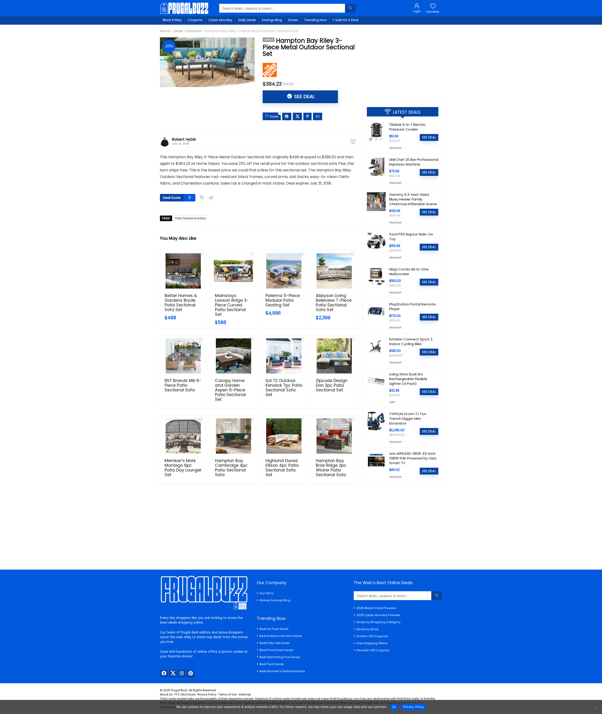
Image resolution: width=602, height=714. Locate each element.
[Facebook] (164, 673)
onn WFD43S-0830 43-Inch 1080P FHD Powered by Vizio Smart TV (413, 458)
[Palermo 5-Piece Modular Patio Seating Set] (284, 271)
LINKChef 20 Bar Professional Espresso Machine (413, 162)
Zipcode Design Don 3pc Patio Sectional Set (332, 385)
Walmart (395, 148)
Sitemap (245, 694)
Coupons (195, 20)
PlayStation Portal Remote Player (412, 306)
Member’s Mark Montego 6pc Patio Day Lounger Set (183, 468)
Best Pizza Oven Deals (276, 650)
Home (165, 31)
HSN (392, 402)
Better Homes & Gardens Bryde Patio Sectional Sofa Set (181, 303)
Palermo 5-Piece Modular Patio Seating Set (282, 300)
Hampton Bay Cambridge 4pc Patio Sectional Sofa (231, 468)
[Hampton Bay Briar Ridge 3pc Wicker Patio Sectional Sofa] (334, 436)
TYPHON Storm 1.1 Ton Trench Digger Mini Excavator (407, 418)
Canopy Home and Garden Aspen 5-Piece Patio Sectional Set (230, 390)
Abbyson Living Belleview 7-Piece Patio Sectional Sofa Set (334, 303)
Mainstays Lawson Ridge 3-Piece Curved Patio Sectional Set (232, 305)
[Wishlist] (433, 6)
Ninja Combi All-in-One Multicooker (409, 271)
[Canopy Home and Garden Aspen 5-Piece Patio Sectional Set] (233, 356)
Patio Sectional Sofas (190, 218)
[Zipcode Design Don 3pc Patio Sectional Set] (334, 356)
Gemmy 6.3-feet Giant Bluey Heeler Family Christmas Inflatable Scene (413, 199)
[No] (596, 707)
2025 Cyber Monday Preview (378, 615)
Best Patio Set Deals (275, 643)
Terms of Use (227, 694)
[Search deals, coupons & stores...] (350, 8)
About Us (166, 694)
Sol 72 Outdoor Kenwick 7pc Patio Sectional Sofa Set (283, 388)
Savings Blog (272, 20)
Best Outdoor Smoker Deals (281, 636)
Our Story (267, 593)
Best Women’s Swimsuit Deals (282, 671)
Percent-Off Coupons (372, 650)
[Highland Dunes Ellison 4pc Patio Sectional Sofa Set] (284, 436)
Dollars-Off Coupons (372, 636)
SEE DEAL (304, 96)
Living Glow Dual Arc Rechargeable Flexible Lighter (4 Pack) (408, 379)
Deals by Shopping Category (378, 622)
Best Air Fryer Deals (274, 629)
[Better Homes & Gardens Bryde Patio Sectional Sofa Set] (183, 271)
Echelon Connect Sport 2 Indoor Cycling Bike (410, 341)
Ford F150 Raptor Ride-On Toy (411, 236)
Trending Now (315, 20)
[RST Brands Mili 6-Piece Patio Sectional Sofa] (183, 356)
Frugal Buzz (179, 690)
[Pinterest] (190, 673)
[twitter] (173, 673)
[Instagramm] (182, 673)
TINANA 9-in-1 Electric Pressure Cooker (407, 127)
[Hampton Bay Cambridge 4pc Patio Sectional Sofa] (233, 436)
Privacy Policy (207, 694)
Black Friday (172, 20)
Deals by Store (367, 629)
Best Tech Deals (272, 664)
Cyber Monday (220, 20)
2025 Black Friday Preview (376, 608)
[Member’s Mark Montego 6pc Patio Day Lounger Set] (183, 436)
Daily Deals (247, 20)
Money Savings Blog (275, 600)
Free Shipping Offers (372, 643)
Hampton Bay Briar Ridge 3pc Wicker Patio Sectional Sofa (331, 468)
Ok (394, 707)
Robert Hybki (184, 139)
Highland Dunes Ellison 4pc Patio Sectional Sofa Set (282, 468)
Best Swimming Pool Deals (280, 657)
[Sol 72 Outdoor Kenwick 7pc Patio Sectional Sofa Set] (284, 356)
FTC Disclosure (184, 694)
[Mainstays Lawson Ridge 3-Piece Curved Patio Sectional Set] (233, 271)
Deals (178, 31)
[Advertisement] (402, 62)
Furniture (193, 31)
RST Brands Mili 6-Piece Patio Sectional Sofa (183, 385)
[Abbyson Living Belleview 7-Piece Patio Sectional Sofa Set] (334, 271)
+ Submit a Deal (345, 20)
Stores (293, 20)
